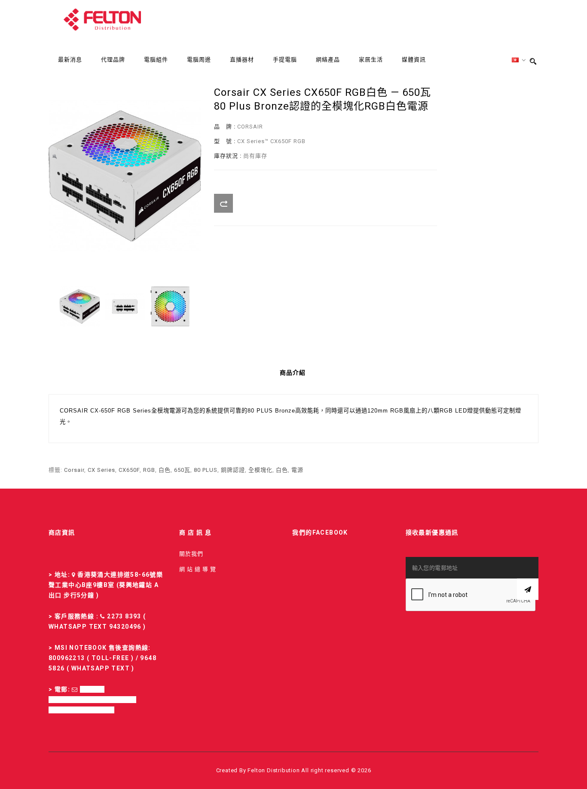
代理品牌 (113, 59)
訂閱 (527, 589)
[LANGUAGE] (519, 60)
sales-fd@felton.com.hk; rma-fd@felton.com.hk (92, 699)
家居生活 (371, 59)
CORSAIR (250, 126)
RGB (149, 470)
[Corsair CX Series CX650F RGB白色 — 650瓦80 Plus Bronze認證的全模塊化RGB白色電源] (79, 306)
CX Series (101, 470)
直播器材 (242, 59)
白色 (165, 470)
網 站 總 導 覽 (197, 569)
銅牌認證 (233, 470)
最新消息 (70, 59)
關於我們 (191, 553)
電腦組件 (156, 59)
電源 (297, 470)
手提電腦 (285, 59)
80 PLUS (205, 470)
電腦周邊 (199, 59)
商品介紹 (293, 372)
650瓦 (182, 470)
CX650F (129, 470)
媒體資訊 (414, 59)
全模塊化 (260, 470)
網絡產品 (328, 59)
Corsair (74, 470)
